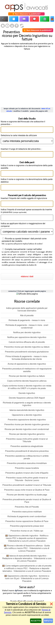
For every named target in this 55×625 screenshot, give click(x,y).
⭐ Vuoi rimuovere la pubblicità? (26, 14)
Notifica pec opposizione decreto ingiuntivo (26, 337)
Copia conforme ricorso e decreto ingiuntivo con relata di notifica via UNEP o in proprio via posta (26, 387)
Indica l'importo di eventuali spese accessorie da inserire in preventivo (26, 211)
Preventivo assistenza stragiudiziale (26, 446)
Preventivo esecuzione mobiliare (27, 511)
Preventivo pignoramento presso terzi (27, 525)
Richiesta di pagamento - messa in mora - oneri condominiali (27, 326)
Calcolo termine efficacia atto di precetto (27, 342)
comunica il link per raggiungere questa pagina (27, 291)
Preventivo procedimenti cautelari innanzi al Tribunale (26, 484)
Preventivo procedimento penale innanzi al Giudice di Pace (27, 500)
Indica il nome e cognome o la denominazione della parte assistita (27, 166)
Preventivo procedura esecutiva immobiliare (27, 463)
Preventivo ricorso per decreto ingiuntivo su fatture (27, 346)
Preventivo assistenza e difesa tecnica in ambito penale (27, 457)
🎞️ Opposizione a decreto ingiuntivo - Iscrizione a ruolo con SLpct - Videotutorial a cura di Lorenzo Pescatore (26, 578)
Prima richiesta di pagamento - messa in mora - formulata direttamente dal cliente (27, 357)
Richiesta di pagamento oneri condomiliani (26, 516)
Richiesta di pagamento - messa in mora (27, 320)
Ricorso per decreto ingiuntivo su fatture (27, 375)
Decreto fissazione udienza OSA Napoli (27, 397)
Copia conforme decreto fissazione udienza (26, 380)
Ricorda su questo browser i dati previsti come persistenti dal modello (24, 240)
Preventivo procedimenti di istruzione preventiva (27, 450)
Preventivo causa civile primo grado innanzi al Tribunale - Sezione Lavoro (27, 479)
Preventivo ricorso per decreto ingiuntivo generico (26, 424)
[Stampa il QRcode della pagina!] (27, 293)
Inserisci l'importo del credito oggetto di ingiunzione (24, 198)
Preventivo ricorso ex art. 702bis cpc (26, 530)
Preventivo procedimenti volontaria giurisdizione (27, 351)
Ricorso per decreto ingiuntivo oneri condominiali (27, 429)
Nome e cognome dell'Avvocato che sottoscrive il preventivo (23, 123)
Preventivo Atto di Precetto (27, 506)
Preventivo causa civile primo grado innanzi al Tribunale (27, 440)
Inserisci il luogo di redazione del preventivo (21, 148)
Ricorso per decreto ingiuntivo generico (27, 434)
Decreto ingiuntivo (27, 393)
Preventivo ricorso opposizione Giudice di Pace (26, 521)
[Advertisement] (27, 78)
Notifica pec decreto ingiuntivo (27, 332)
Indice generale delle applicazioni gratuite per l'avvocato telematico (26, 309)
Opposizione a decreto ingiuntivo (27, 414)
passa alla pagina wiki (39, 111)
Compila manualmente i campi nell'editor (23, 249)
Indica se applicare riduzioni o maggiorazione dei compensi (23, 224)
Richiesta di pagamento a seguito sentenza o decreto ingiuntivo (27, 404)
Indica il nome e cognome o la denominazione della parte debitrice (27, 180)
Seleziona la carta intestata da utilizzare (19, 135)
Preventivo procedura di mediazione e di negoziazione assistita (27, 370)
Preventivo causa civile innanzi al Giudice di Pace (27, 489)
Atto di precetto (27, 315)
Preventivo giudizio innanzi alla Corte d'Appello (26, 472)
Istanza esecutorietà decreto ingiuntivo (26, 410)
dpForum (19, 590)
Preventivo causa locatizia (27, 467)
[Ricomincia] (21, 26)
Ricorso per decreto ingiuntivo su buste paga (27, 494)
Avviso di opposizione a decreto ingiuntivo (27, 363)
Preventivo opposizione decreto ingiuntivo (27, 419)
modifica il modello (21, 111)
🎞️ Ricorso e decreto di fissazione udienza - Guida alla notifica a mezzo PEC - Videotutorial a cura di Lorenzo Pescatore (27, 548)
